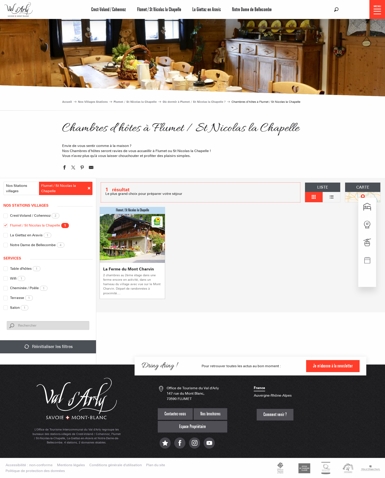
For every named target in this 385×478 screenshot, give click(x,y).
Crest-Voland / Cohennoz (33, 215)
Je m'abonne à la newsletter (333, 366)
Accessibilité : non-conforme (29, 465)
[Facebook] (179, 445)
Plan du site (155, 465)
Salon (17, 307)
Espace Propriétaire (192, 426)
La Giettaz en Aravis (29, 235)
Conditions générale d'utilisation (115, 465)
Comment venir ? (275, 414)
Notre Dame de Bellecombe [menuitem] (252, 9)
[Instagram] (194, 445)
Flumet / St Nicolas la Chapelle (38, 225)
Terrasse (20, 298)
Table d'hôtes (23, 268)
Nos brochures (210, 414)
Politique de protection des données (35, 471)
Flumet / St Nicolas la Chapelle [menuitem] (159, 9)
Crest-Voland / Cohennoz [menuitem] (108, 9)
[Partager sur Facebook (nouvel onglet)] (64, 168)
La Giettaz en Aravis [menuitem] (206, 9)
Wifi (16, 278)
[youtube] (209, 445)
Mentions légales (71, 465)
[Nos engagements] (304, 468)
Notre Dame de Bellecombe (35, 245)
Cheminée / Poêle (27, 288)
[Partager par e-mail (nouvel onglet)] (91, 168)
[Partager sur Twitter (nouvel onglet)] (73, 168)
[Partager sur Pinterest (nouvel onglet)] (82, 168)
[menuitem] (18, 9)
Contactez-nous (175, 414)
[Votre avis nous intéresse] (165, 445)
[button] (336, 9)
